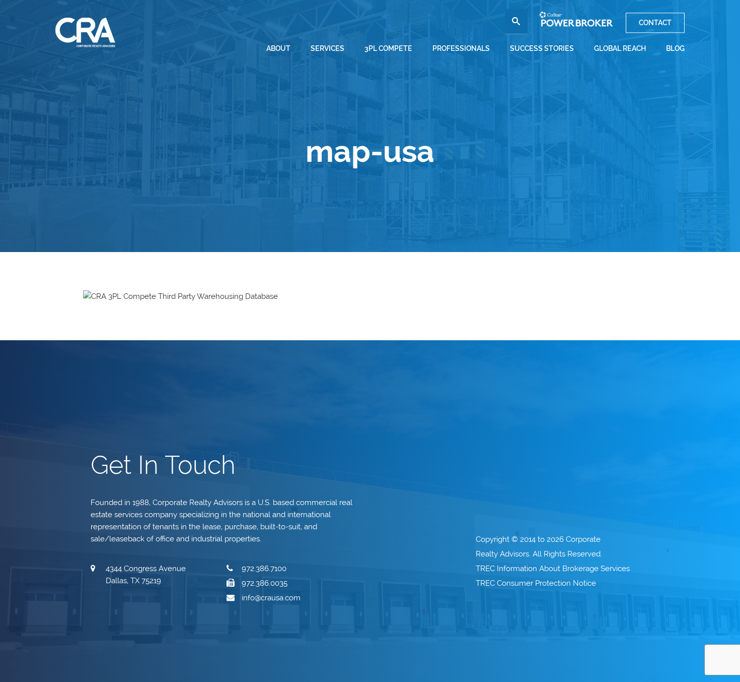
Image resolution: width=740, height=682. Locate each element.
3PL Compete (388, 48)
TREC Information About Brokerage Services (554, 568)
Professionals (461, 48)
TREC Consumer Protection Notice (537, 583)
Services (327, 48)
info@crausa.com (271, 597)
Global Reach (620, 48)
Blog (675, 48)
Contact (655, 23)
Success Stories (542, 48)
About (278, 48)
